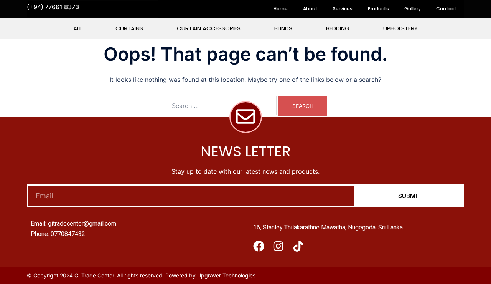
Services (343, 8)
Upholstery (400, 28)
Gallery (412, 8)
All (77, 28)
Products (378, 8)
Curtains (129, 28)
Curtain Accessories (209, 28)
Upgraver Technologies (226, 275)
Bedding (337, 28)
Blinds (283, 28)
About (310, 8)
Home (281, 8)
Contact (446, 8)
